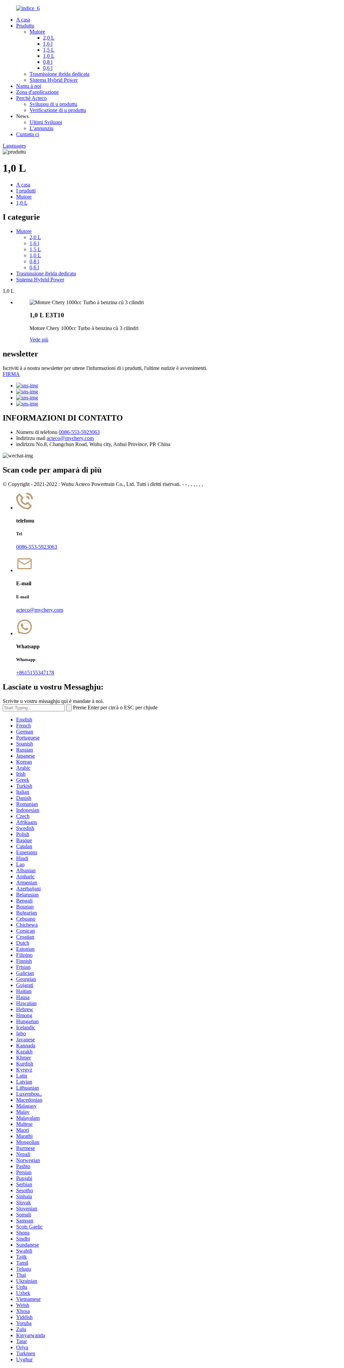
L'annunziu (41, 128)
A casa (23, 19)
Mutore (37, 32)
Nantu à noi (28, 86)
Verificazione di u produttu (58, 110)
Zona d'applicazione (37, 92)
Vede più (39, 339)
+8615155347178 (35, 672)
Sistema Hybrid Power (54, 80)
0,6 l (47, 68)
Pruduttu (25, 26)
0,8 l (47, 62)
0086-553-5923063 (79, 432)
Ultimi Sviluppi (46, 122)
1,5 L (48, 50)
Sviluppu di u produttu (53, 104)
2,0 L (48, 38)
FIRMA (11, 374)
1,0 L (48, 56)
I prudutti (26, 191)
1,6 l (47, 44)
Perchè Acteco (31, 98)
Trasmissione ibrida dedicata (59, 74)
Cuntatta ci (27, 134)
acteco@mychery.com (70, 438)
